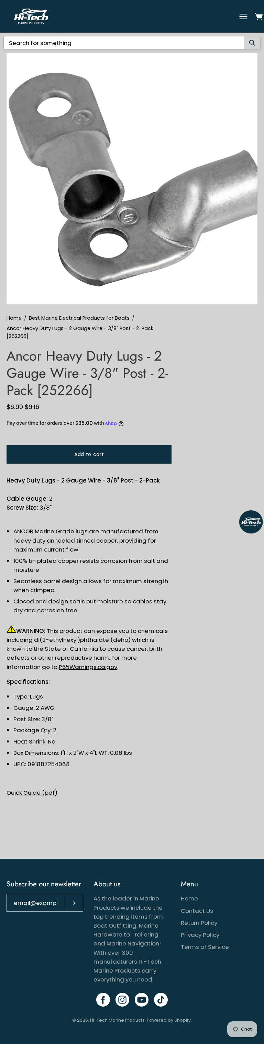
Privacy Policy (200, 935)
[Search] (252, 42)
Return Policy (199, 923)
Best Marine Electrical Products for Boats (79, 318)
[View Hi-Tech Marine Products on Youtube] (141, 1000)
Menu (189, 884)
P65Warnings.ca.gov (88, 667)
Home (14, 318)
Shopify (182, 1020)
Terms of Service (205, 947)
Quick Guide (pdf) (32, 792)
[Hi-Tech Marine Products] (31, 16)
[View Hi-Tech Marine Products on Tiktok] (161, 1000)
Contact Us (197, 911)
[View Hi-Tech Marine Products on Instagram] (122, 1000)
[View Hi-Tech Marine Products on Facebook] (103, 1000)
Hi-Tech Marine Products (117, 1020)
